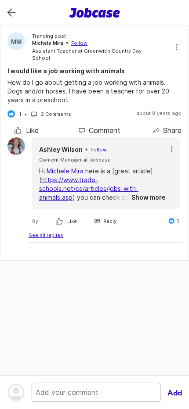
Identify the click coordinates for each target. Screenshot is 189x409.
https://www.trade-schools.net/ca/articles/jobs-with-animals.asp (88, 188)
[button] (171, 149)
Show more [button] (148, 197)
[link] (26, 130)
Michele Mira (65, 171)
